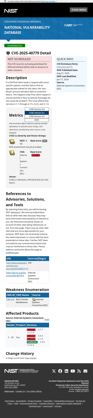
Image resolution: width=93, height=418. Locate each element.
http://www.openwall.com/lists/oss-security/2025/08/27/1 (16, 266)
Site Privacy (9, 401)
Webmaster (9, 391)
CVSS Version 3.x (36, 112)
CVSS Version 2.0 (36, 116)
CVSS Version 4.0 (36, 109)
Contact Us (20, 391)
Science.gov (48, 406)
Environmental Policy (28, 403)
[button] (78, 9)
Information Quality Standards (68, 403)
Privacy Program (35, 401)
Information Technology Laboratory (22, 21)
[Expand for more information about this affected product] (8, 337)
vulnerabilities (14, 45)
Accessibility (21, 401)
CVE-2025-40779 (65, 67)
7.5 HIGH (35, 155)
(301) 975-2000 (11, 387)
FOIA (16, 403)
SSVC (37, 120)
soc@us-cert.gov (82, 389)
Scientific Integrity (46, 403)
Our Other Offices (34, 391)
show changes (30, 358)
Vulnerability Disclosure (64, 401)
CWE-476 (10, 299)
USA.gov (58, 406)
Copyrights (47, 401)
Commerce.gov (35, 406)
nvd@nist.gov (12, 252)
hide (47, 319)
